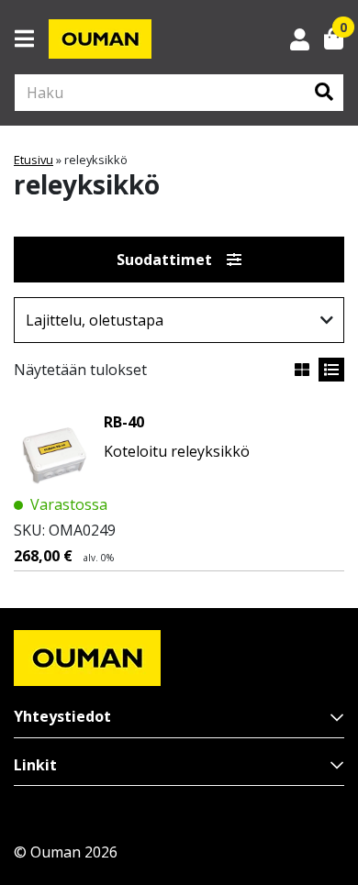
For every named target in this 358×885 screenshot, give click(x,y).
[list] (331, 370)
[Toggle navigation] (32, 38)
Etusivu (33, 159)
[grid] (302, 370)
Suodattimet (164, 259)
